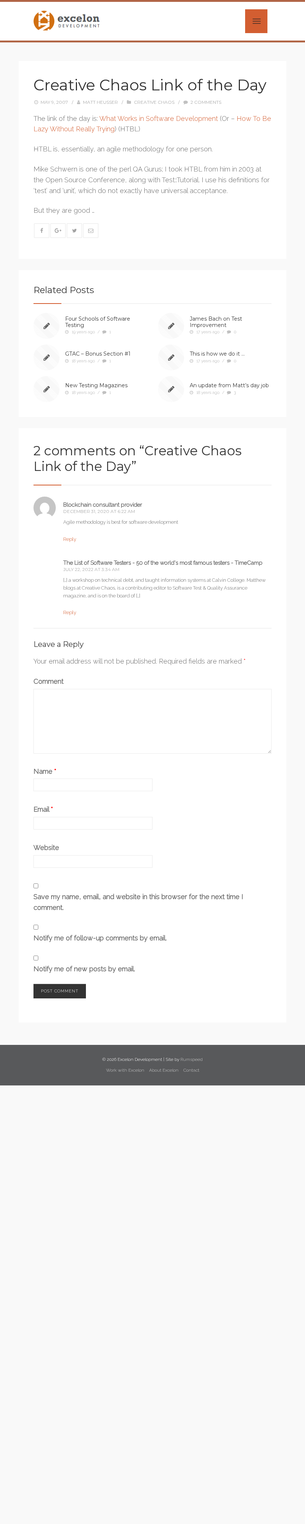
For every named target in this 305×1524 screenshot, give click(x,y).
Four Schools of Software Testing (97, 321)
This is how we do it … (217, 353)
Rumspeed (191, 1059)
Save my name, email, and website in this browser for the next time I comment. (138, 902)
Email (43, 809)
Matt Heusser (100, 102)
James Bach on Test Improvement (216, 321)
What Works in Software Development (158, 118)
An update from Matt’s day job (229, 385)
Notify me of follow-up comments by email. (100, 938)
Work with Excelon (125, 1070)
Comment (48, 681)
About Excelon (164, 1070)
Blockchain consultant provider (102, 504)
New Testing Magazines (96, 385)
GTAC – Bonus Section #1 (98, 353)
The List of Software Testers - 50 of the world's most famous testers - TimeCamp (163, 562)
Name (45, 771)
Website (46, 847)
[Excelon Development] (66, 21)
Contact (191, 1070)
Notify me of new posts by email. (84, 969)
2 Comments (205, 102)
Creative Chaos (154, 102)
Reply (69, 539)
